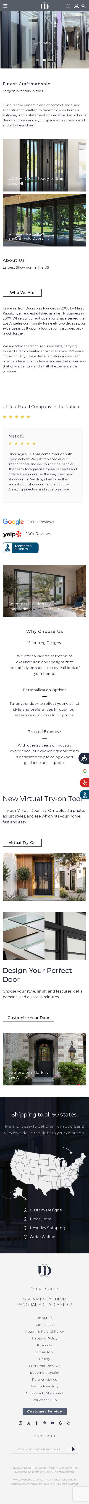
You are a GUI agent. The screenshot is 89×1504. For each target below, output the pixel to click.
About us (44, 1318)
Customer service (44, 1411)
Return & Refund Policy (44, 1331)
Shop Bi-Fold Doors (25, 238)
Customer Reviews (44, 1366)
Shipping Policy (44, 1338)
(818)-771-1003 (44, 1289)
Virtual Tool (44, 1352)
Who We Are (22, 293)
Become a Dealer (44, 1372)
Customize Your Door (29, 1018)
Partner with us (44, 1379)
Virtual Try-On (22, 843)
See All (14, 1077)
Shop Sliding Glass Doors (30, 609)
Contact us (44, 1325)
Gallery (44, 1359)
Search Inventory (44, 1386)
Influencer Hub (44, 1400)
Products (44, 1345)
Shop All (15, 183)
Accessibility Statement (44, 1393)
